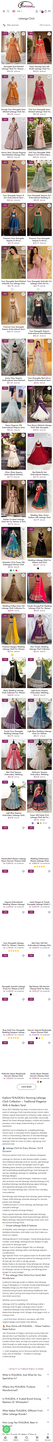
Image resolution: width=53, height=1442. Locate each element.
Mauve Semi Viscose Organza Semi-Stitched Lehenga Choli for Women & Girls (13, 153)
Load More (26, 1087)
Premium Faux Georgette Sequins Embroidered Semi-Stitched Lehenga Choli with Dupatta (13, 328)
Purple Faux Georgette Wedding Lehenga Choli (14, 732)
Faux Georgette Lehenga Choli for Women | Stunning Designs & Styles (13, 944)
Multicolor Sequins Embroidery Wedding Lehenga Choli (39, 773)
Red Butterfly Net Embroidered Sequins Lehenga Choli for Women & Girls (39, 473)
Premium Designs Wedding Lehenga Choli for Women (13, 648)
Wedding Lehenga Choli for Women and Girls (39, 561)
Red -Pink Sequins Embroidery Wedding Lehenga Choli (13, 773)
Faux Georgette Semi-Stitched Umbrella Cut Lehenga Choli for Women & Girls (13, 282)
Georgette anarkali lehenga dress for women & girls (13, 987)
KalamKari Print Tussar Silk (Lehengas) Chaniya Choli (14, 563)
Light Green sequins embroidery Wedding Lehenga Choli (39, 691)
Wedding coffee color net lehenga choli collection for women (13, 607)
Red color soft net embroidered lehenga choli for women (39, 944)
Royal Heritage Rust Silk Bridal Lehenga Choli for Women (39, 67)
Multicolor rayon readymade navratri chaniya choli (14, 1075)
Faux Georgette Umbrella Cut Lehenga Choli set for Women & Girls (39, 282)
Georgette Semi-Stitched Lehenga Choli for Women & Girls (14, 67)
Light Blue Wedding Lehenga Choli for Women (39, 732)
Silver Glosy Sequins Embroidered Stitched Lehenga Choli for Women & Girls (14, 473)
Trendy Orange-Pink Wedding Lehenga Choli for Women (39, 607)
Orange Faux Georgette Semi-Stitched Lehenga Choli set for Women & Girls (13, 110)
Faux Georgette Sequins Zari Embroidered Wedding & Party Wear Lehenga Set (39, 196)
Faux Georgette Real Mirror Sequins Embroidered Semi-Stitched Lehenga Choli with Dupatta (39, 379)
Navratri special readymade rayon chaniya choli (39, 1031)
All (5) (45, 823)
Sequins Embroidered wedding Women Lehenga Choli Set (14, 903)
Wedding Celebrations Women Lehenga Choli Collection (39, 860)
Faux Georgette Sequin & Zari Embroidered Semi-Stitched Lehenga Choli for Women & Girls (13, 196)
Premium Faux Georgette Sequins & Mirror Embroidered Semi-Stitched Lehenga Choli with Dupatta (39, 239)
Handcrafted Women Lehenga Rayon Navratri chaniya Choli (13, 860)
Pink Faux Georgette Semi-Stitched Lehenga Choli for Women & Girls (39, 110)
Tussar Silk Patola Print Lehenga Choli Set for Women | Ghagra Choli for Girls (39, 816)
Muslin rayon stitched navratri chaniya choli (39, 1075)
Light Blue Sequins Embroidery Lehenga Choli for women (14, 814)
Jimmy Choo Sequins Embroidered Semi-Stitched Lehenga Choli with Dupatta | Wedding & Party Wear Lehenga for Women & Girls (13, 379)
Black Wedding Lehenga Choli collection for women (13, 691)
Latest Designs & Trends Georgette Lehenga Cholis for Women (39, 903)
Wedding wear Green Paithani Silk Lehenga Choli (39, 516)
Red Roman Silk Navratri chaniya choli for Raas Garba (39, 987)
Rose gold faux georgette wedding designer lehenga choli (13, 1031)
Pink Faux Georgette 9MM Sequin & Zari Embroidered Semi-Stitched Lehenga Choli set (39, 153)
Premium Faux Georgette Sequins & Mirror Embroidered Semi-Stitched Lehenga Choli (13, 239)
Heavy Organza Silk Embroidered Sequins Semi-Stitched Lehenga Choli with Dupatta (13, 426)
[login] (36, 11)
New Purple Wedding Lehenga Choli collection (39, 648)
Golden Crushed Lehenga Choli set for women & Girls (14, 520)
